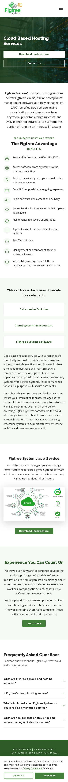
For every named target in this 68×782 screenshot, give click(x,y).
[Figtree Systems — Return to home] (13, 8)
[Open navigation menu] (61, 8)
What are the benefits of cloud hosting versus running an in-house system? (29, 720)
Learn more (34, 623)
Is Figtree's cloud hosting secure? (25, 693)
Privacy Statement (32, 768)
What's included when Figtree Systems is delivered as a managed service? (30, 705)
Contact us (34, 63)
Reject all (18, 775)
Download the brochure (34, 54)
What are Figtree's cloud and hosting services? (27, 681)
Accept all (50, 775)
